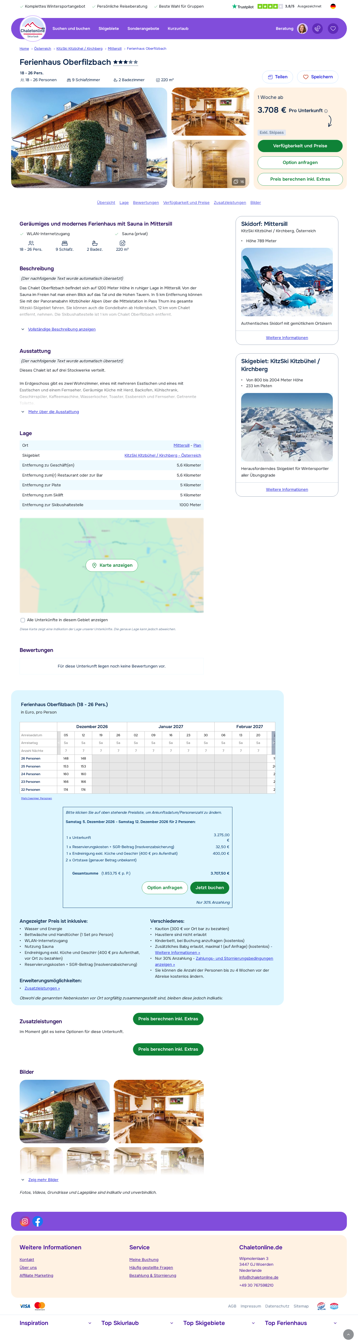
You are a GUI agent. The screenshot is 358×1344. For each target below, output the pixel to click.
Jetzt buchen (210, 887)
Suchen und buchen (71, 28)
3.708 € (272, 110)
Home (24, 48)
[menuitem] (27, 48)
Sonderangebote (143, 28)
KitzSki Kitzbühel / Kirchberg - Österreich (163, 455)
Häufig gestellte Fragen (151, 1267)
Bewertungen (146, 202)
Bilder (255, 202)
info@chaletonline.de (259, 1277)
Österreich (42, 48)
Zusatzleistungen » (42, 988)
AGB (232, 1306)
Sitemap (301, 1306)
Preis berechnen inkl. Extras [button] (300, 179)
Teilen (281, 77)
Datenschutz (277, 1306)
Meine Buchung (143, 1259)
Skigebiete (109, 28)
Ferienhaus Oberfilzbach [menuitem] (146, 48)
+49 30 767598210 (256, 1285)
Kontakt (27, 1259)
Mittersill (115, 48)
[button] (112, 565)
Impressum (251, 1306)
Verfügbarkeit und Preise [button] (300, 146)
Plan (197, 445)
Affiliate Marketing (36, 1275)
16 (242, 181)
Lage (124, 202)
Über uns (28, 1267)
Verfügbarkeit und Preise (186, 202)
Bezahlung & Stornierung (152, 1275)
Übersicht (106, 202)
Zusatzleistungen (230, 202)
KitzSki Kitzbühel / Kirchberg (79, 48)
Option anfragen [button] (300, 162)
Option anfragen (164, 887)
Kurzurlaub (178, 28)
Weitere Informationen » (177, 952)
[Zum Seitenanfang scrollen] (348, 1334)
